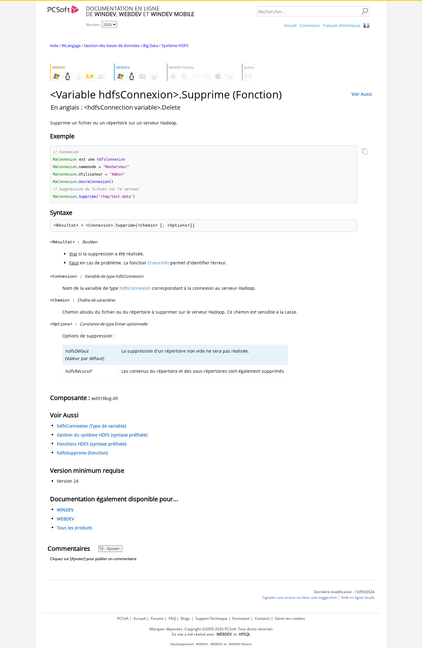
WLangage (71, 45)
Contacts (262, 618)
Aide (54, 45)
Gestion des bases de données (112, 45)
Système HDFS (175, 45)
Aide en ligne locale (357, 597)
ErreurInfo (158, 263)
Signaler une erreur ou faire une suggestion (299, 597)
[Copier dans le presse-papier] (364, 152)
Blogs (185, 618)
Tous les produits (74, 528)
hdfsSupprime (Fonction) (82, 453)
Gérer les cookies (290, 618)
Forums (157, 618)
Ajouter (113, 548)
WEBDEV (65, 519)
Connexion (310, 25)
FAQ (172, 618)
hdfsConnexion (135, 288)
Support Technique (211, 618)
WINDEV (65, 510)
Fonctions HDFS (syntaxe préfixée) (91, 444)
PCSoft (123, 618)
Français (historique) (341, 25)
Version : (94, 24)
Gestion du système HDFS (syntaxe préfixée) (102, 435)
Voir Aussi (362, 94)
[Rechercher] (364, 11)
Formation (241, 618)
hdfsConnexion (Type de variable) (91, 426)
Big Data (150, 45)
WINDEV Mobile (240, 644)
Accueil (290, 25)
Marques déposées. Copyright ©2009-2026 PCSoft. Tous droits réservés (211, 629)
